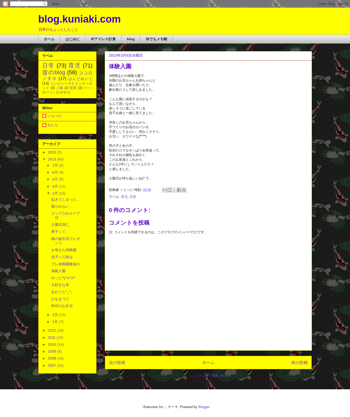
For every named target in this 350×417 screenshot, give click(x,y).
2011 (52, 337)
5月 (55, 179)
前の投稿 (299, 362)
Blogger (203, 407)
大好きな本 (60, 285)
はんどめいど (80, 79)
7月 (55, 165)
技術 (73, 88)
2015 (52, 152)
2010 (52, 344)
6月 (55, 172)
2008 (52, 358)
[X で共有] (174, 189)
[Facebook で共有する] (179, 189)
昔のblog (53, 72)
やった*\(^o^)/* (63, 278)
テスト (51, 92)
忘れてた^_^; (61, 292)
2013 (52, 159)
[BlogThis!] (169, 189)
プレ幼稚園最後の (65, 264)
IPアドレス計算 (103, 39)
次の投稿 (117, 362)
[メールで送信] (164, 189)
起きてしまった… (65, 199)
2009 (52, 351)
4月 (55, 186)
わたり (52, 125)
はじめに (73, 39)
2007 (52, 365)
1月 (55, 322)
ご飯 (59, 88)
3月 (55, 193)
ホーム (49, 39)
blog (131, 39)
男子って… (60, 232)
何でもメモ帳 (156, 39)
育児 (124, 197)
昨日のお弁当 (62, 306)
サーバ (88, 87)
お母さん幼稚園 (63, 250)
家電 (63, 92)
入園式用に (60, 224)
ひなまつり (60, 299)
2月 (55, 315)
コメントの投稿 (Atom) (212, 376)
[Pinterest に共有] (184, 189)
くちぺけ (54, 116)
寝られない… (62, 206)
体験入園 (58, 271)
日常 (133, 197)
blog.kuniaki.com (79, 19)
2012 (52, 330)
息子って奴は (62, 257)
